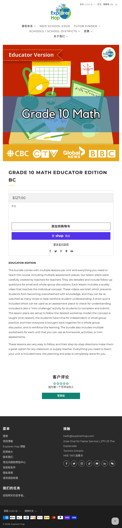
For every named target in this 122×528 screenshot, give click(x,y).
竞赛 (87, 31)
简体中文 (29, 511)
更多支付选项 (61, 244)
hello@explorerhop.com (78, 436)
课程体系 (27, 26)
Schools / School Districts (53, 31)
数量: (14, 206)
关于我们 (59, 36)
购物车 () (108, 4)
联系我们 (8, 457)
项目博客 (8, 441)
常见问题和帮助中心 (14, 462)
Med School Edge (55, 26)
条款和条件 (9, 467)
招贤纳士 (8, 451)
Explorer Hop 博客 (14, 446)
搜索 (5, 436)
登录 (99, 4)
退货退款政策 (10, 478)
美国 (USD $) (86, 4)
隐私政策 (8, 472)
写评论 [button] (61, 395)
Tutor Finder (85, 26)
